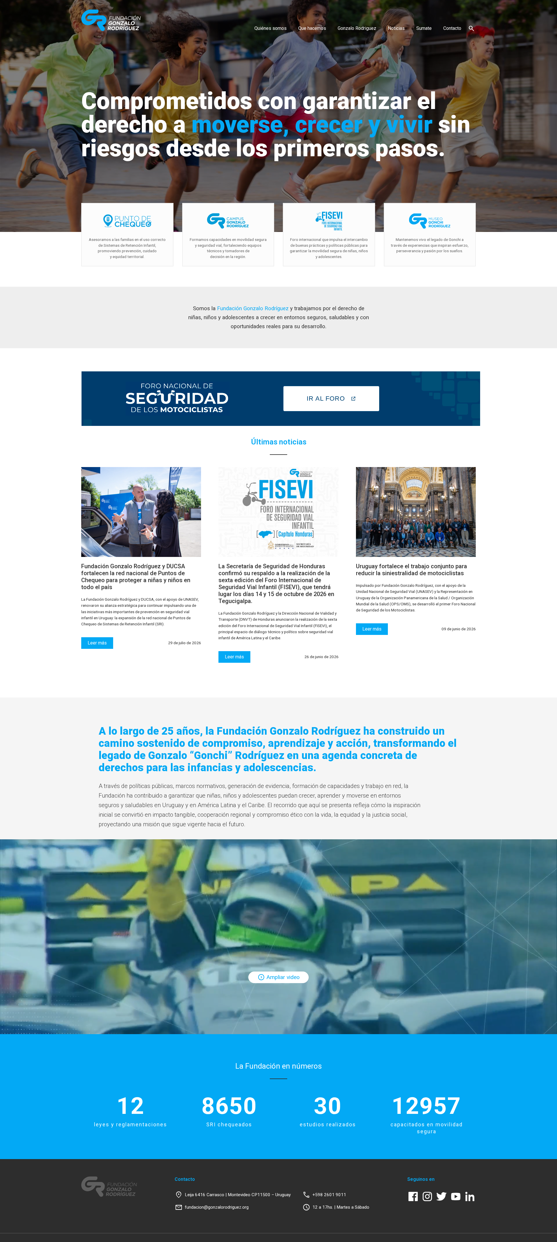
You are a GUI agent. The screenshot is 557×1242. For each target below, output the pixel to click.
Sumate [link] (424, 28)
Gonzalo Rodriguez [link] (357, 28)
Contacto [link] (452, 28)
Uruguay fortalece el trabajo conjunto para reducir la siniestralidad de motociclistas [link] (411, 570)
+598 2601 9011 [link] (329, 1194)
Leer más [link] (97, 643)
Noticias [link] (396, 28)
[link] (111, 20)
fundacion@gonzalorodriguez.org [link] (217, 1207)
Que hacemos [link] (312, 28)
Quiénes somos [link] (270, 28)
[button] (471, 28)
